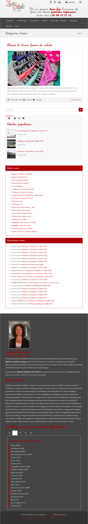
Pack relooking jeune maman (33, 400)
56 (26, 433)
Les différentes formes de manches (23, 189)
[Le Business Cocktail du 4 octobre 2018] (12, 154)
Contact (16, 26)
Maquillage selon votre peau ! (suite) (23, 222)
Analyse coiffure (17, 421)
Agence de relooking (12, 415)
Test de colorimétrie (63, 403)
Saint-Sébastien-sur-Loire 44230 (21, 454)
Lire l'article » (76, 100)
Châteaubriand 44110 (18, 481)
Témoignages (73, 21)
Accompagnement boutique (42, 397)
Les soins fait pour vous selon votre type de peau (43, 282)
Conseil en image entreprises (45, 385)
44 (15, 433)
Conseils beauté (58, 415)
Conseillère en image (28, 385)
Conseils (38, 100)
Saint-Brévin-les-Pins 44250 (20, 494)
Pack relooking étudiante (13, 400)
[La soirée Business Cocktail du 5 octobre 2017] (12, 133)
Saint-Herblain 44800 (18, 451)
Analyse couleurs (68, 421)
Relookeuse (47, 415)
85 (31, 433)
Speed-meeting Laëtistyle (19, 180)
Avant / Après (54, 21)
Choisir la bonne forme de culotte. (30, 45)
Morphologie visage (57, 394)
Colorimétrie (27, 394)
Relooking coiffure (74, 412)
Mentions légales (23, 517)
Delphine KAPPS (17, 282)
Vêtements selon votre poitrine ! (22, 228)
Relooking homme (47, 412)
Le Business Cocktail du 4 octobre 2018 (30, 151)
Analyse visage (29, 421)
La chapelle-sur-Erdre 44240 (20, 466)
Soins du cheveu (50, 403)
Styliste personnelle (13, 385)
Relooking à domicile (62, 418)
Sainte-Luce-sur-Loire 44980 (20, 487)
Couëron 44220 (16, 463)
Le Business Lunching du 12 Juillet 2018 (30, 141)
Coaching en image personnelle (43, 418)
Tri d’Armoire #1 (16, 204)
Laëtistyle (29, 100)
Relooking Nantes (54, 391)
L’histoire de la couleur (19, 219)
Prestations (63, 21)
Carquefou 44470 (17, 475)
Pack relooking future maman (54, 400)
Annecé (14, 267)
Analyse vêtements (54, 421)
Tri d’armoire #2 (16, 201)
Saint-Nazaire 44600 (17, 448)
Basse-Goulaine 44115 (18, 503)
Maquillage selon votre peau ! (21, 225)
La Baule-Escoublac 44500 (19, 469)
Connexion (71, 2)
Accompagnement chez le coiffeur (48, 406)
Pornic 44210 (15, 484)
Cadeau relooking (61, 412)
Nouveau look (38, 415)
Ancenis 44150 (15, 506)
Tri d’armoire (27, 397)
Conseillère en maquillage (23, 418)
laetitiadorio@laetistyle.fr (62, 517)
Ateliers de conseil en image (25, 391)
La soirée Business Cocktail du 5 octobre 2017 (32, 131)
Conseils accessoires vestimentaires (24, 406)
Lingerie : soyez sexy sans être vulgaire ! (24, 231)
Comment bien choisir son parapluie (32, 264)
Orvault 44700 (15, 457)
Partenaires (9, 26)
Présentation (9, 21)
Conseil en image (22, 21)
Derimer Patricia (16, 276)
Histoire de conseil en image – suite (23, 207)
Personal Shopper (17, 186)
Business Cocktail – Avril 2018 (21, 174)
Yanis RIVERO (16, 273)
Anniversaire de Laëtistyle (20, 183)
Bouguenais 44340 (17, 472)
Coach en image (50, 388)
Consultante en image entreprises (32, 388)
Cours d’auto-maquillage (41, 394)
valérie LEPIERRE (17, 301)
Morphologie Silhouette (13, 397)
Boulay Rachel (16, 270)
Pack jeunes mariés (36, 409)
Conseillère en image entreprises (67, 385)
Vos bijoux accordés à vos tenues (22, 192)
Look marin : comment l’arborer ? (22, 198)
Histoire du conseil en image (20, 210)
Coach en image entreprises (66, 388)
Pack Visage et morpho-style (19, 409)
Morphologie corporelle (52, 409)
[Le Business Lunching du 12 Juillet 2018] (12, 144)
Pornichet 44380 (16, 491)
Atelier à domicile (59, 397)
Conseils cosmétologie (36, 403)
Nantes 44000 (15, 445)
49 (20, 433)
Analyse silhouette (41, 421)
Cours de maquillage (69, 391)
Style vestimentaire (71, 394)
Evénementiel (34, 21)
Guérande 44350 (16, 478)
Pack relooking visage (73, 397)
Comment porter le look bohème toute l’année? (27, 195)
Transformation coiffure (13, 394)
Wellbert (49, 514)
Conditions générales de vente (41, 517)
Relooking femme (34, 412)
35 (9, 433)
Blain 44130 (14, 500)
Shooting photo (66, 406)
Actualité (44, 21)
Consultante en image (12, 388)
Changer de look (26, 415)
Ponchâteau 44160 (17, 497)
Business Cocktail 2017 (19, 177)
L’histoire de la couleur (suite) (21, 213)
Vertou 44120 (15, 460)
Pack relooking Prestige (19, 403)
